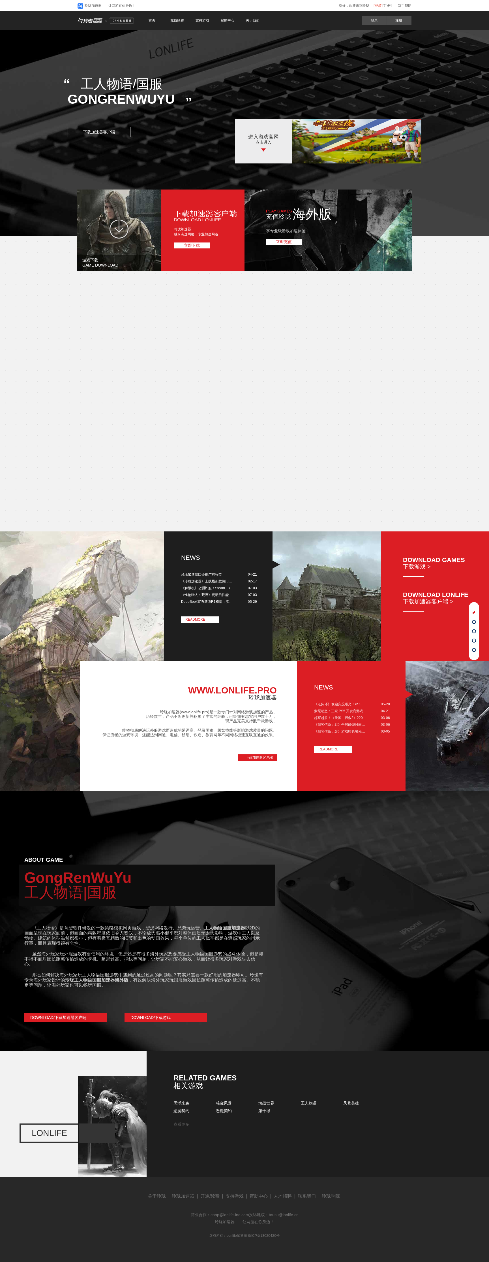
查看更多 (181, 1124)
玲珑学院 (331, 1196)
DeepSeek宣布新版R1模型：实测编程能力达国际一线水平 (207, 602)
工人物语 (309, 1103)
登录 (374, 20)
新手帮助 (404, 6)
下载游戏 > (417, 566)
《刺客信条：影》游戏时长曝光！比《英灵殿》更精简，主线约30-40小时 (340, 731)
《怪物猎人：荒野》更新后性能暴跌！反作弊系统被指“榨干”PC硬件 (207, 595)
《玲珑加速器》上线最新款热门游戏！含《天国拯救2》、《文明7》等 (207, 581)
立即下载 (192, 245)
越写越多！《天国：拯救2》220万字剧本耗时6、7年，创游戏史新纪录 (340, 718)
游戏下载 (90, 260)
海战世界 (266, 1103)
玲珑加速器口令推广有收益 (201, 574)
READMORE (195, 620)
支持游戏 (202, 20)
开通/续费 (210, 1196)
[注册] (387, 6)
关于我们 (252, 20)
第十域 (264, 1110)
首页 (152, 20)
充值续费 (177, 20)
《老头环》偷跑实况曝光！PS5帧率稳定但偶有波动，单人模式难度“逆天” (340, 704)
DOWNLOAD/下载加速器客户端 (58, 1017)
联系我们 (307, 1196)
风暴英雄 (351, 1103)
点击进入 (263, 142)
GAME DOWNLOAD (100, 265)
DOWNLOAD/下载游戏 (150, 1017)
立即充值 (284, 241)
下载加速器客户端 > (428, 601)
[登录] (378, 6)
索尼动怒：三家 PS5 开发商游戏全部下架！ (340, 711)
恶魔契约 (181, 1110)
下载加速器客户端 (99, 132)
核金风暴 (224, 1103)
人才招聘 (283, 1196)
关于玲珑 (157, 1196)
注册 (398, 20)
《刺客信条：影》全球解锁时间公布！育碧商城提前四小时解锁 (340, 725)
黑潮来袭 (181, 1103)
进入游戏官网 (263, 137)
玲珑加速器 (183, 1196)
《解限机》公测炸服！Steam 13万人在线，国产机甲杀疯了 (207, 588)
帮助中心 (227, 20)
